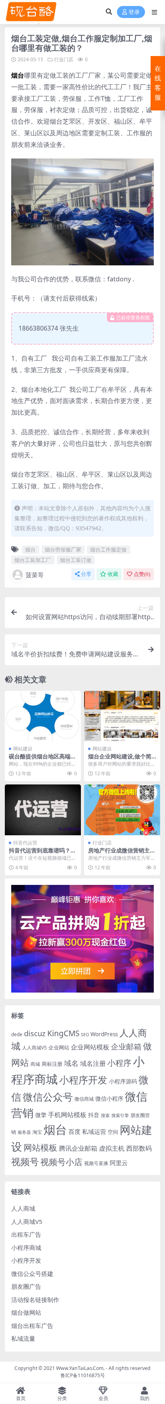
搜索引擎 (120, 1115)
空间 (113, 1131)
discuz (35, 1033)
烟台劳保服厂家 (63, 549)
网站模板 (40, 1147)
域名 (71, 1063)
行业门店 (63, 59)
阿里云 (119, 1163)
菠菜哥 (35, 575)
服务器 (24, 1132)
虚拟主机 (112, 1148)
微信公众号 (48, 1096)
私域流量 (23, 1338)
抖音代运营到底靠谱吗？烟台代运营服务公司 (42, 853)
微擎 (40, 1115)
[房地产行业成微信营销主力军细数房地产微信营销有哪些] (122, 809)
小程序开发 (83, 1079)
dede (16, 1034)
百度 (74, 1131)
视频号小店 (61, 1161)
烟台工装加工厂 (32, 560)
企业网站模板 (90, 1047)
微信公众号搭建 (32, 1274)
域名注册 (93, 1063)
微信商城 (84, 1099)
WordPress (104, 1034)
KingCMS (63, 1033)
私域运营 (94, 1131)
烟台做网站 (26, 1312)
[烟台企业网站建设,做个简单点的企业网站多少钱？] (122, 716)
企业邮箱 (126, 1046)
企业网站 (58, 1047)
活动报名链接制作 (35, 1300)
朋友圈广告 (26, 1286)
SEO (85, 1034)
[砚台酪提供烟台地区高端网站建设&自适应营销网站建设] (43, 716)
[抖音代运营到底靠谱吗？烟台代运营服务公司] (43, 809)
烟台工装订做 (75, 560)
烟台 (30, 549)
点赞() (142, 574)
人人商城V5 (34, 1048)
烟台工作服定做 (108, 549)
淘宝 (37, 1132)
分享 (86, 574)
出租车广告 (26, 1234)
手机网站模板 (67, 1114)
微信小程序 (109, 1098)
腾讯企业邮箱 (78, 1148)
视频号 (25, 1161)
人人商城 (23, 1208)
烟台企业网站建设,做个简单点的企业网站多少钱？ (119, 759)
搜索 (105, 1115)
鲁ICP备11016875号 (82, 1375)
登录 (134, 12)
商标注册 (52, 1063)
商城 (35, 1064)
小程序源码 (123, 1081)
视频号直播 (96, 1163)
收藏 (113, 574)
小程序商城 (26, 1248)
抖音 (93, 1115)
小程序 (119, 1062)
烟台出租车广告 (32, 1326)
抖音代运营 (25, 842)
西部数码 (139, 1148)
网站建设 (22, 748)
